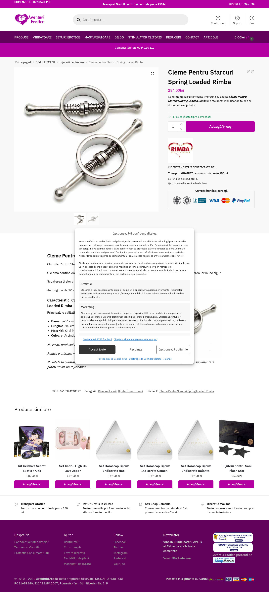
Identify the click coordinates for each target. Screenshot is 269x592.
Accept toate (97, 349)
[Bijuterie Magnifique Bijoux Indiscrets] (249, 72)
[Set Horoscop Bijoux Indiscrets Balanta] (195, 439)
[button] (245, 37)
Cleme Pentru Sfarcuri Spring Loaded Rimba (186, 391)
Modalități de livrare (77, 564)
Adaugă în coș (220, 126)
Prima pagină (23, 62)
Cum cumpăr (72, 547)
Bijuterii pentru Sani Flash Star (236, 468)
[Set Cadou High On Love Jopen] (72, 439)
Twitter (118, 547)
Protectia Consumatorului (31, 553)
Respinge (136, 349)
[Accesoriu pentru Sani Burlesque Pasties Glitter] (253, 72)
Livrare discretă (74, 553)
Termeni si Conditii (27, 547)
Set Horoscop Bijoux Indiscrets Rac (114, 468)
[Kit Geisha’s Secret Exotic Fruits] (31, 439)
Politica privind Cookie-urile (112, 358)
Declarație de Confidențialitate (145, 358)
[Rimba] (180, 150)
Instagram (121, 553)
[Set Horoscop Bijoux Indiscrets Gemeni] (154, 439)
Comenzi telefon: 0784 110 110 (134, 47)
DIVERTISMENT (45, 62)
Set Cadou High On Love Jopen (73, 468)
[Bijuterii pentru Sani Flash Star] (236, 439)
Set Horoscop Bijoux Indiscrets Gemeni (155, 468)
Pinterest (120, 558)
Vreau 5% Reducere (177, 558)
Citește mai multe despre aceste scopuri (135, 339)
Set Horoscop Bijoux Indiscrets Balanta (196, 468)
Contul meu (218, 23)
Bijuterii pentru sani (72, 62)
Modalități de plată (76, 558)
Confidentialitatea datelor (31, 542)
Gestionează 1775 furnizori (97, 339)
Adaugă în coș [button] (32, 484)
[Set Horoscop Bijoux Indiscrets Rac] (113, 439)
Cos (251, 23)
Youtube (119, 564)
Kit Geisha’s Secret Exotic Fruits (32, 468)
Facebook (120, 542)
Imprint (167, 358)
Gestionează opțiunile (173, 349)
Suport (237, 23)
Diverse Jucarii (107, 391)
